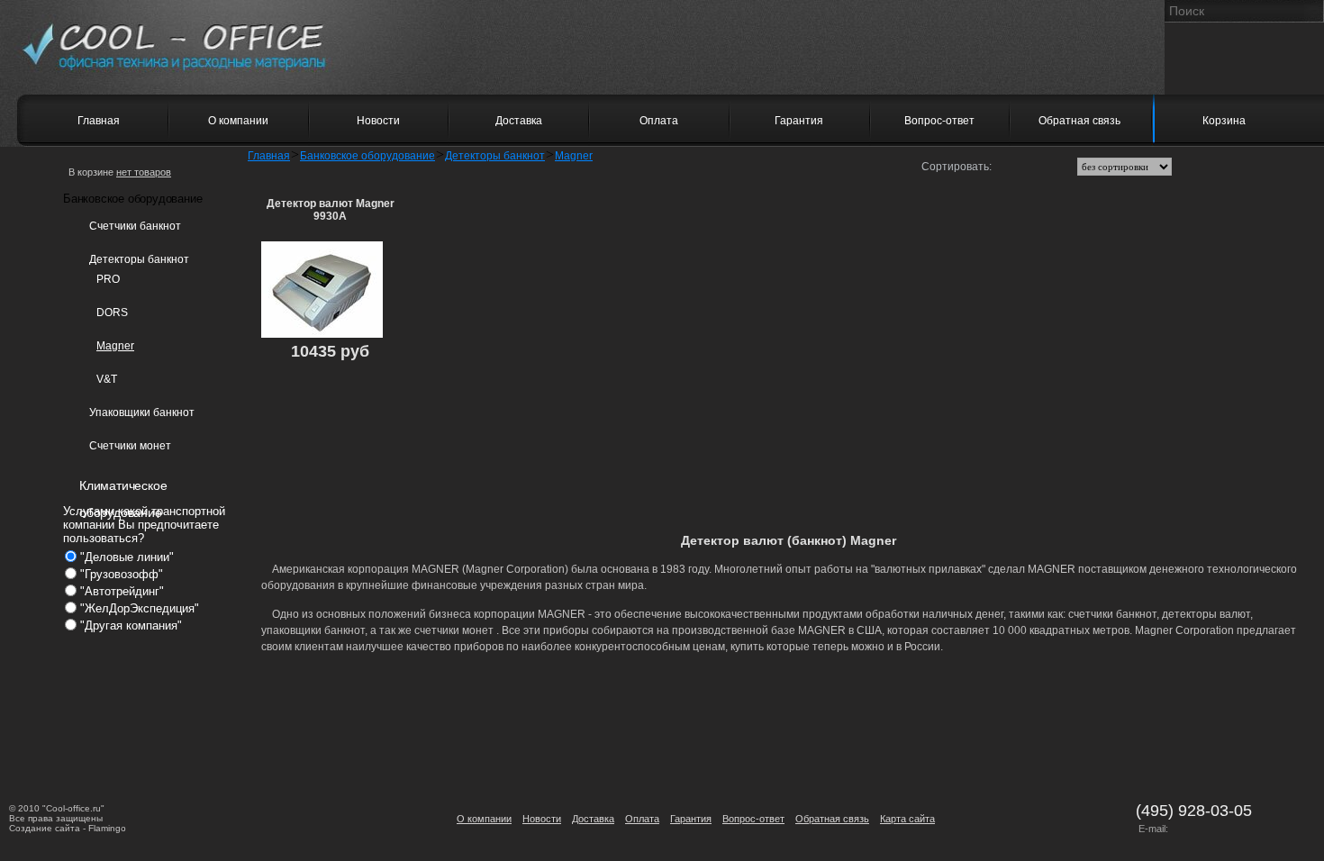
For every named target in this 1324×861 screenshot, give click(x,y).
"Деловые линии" (127, 557)
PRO (108, 279)
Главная (269, 156)
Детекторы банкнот (139, 259)
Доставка (593, 818)
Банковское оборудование (367, 156)
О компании (484, 818)
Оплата (642, 818)
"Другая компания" (131, 625)
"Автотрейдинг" (122, 591)
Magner (115, 346)
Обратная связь (832, 818)
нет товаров (143, 172)
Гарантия (691, 818)
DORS (112, 312)
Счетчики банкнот (135, 226)
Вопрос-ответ (753, 818)
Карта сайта (907, 818)
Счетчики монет (130, 446)
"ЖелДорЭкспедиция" (139, 608)
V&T (106, 379)
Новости (541, 818)
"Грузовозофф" (121, 574)
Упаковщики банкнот (142, 412)
